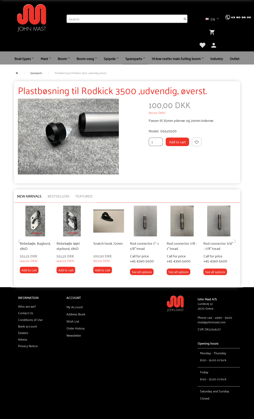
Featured (84, 196)
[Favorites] (202, 44)
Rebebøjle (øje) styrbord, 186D (68, 246)
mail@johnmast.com (212, 322)
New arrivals (29, 196)
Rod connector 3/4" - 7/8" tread (218, 246)
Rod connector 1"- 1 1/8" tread (144, 246)
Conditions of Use (30, 319)
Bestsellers (58, 196)
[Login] (213, 44)
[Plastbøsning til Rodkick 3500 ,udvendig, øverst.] (68, 136)
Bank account (27, 326)
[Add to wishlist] (196, 141)
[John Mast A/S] (175, 303)
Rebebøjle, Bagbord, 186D (35, 246)
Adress (22, 339)
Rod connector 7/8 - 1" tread (182, 246)
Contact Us (25, 313)
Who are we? (27, 306)
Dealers (23, 332)
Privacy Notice (28, 346)
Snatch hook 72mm (108, 243)
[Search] (185, 18)
